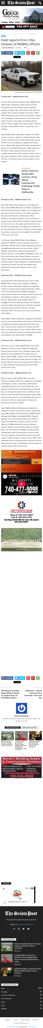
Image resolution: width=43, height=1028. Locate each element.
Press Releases (6, 998)
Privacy (15, 1020)
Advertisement (25, 1020)
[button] (39, 3)
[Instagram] (19, 929)
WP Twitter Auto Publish (12, 1026)
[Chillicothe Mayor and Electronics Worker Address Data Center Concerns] (35, 735)
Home (2, 34)
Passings (4, 992)
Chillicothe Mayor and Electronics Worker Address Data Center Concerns (34, 744)
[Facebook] (14, 929)
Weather (4, 1009)
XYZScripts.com (32, 1026)
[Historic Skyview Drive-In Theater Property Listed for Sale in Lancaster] (7, 735)
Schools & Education (8, 995)
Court (3, 1005)
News (7, 34)
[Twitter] (24, 929)
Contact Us (35, 1020)
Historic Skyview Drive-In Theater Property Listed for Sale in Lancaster (7, 743)
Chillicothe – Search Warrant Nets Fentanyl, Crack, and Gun (33, 694)
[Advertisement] (21, 573)
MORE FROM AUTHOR (29, 727)
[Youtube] (28, 929)
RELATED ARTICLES (13, 727)
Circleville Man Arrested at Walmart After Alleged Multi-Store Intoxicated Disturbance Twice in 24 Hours (21, 745)
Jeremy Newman (8, 48)
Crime (3, 1002)
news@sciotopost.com (25, 924)
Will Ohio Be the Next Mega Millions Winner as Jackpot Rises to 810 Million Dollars (10, 694)
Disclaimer (7, 1020)
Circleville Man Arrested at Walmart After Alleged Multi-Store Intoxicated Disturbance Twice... (26, 958)
